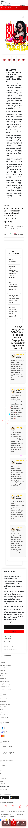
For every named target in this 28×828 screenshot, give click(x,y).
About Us (2, 660)
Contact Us (3, 662)
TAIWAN (2, 776)
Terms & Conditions (6, 814)
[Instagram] (4, 820)
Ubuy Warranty (4, 686)
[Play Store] (14, 798)
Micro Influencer (4, 681)
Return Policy (3, 707)
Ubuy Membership (5, 684)
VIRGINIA (2, 784)
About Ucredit (4, 715)
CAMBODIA (3, 778)
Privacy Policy (19, 814)
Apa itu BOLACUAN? (12, 260)
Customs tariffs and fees (7, 676)
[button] (23, 17)
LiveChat (22, 825)
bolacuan (6, 205)
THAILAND (2, 765)
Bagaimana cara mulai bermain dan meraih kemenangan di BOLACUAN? (14, 312)
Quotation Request (5, 665)
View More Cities (5, 786)
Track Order (3, 673)
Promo (5, 825)
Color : (7, 239)
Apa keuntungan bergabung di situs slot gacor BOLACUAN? (14, 286)
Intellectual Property (6, 668)
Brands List (3, 701)
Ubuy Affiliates (4, 717)
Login (8, 825)
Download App (4, 699)
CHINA (2, 781)
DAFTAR (14, 627)
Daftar (13, 825)
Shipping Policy (4, 678)
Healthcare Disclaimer (6, 689)
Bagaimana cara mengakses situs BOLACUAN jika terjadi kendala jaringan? (14, 272)
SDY (1, 773)
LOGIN (14, 631)
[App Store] (4, 798)
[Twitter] (10, 820)
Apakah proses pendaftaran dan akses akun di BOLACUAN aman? (14, 298)
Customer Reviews (5, 704)
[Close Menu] (1, 3)
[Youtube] (7, 820)
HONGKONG (3, 768)
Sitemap (2, 670)
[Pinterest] (13, 820)
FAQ (1, 712)
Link (18, 825)
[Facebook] (1, 820)
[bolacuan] (7, 3)
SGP (1, 770)
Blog (1, 709)
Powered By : (6, 233)
